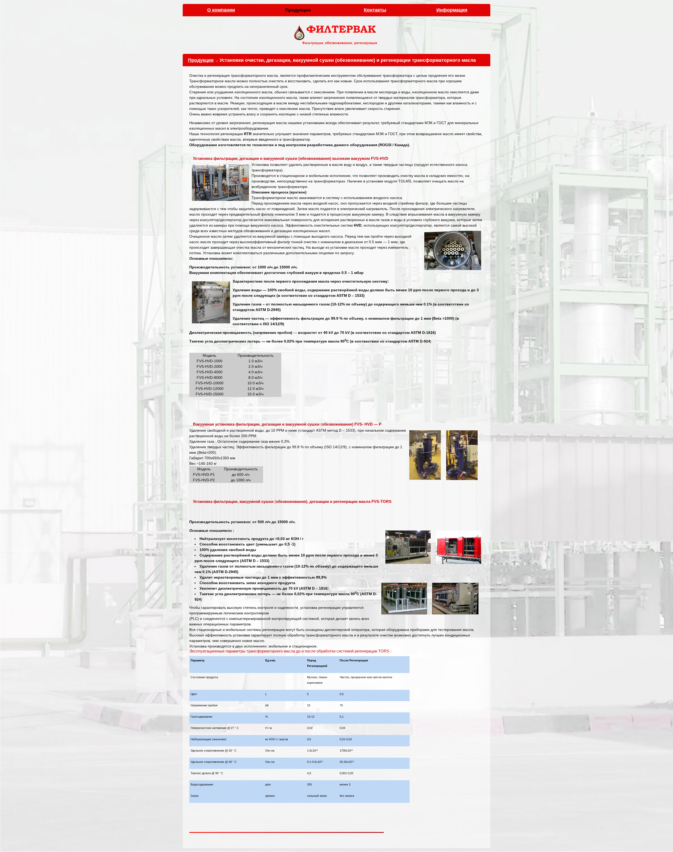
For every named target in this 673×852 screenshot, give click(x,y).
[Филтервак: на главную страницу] (336, 46)
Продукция (201, 60)
